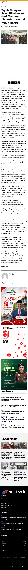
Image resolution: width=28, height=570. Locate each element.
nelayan (12, 283)
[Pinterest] (15, 82)
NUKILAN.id (4, 88)
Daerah (3, 396)
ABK (8, 283)
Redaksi (14, 26)
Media (2, 424)
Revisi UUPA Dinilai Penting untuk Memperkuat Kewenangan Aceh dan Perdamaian (12, 399)
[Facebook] (9, 82)
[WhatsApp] (19, 82)
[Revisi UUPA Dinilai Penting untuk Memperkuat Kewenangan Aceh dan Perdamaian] (7, 445)
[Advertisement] (14, 62)
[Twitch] (15, 566)
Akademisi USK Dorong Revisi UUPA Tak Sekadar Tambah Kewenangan (7, 476)
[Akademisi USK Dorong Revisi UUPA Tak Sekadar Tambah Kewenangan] (7, 465)
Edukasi (3, 404)
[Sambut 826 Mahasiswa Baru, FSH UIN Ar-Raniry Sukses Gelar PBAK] (20, 445)
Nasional (3, 6)
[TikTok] (12, 566)
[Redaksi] (4, 276)
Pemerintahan (4, 416)
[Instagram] (9, 566)
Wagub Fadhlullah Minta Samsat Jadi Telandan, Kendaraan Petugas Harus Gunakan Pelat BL (12, 419)
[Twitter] (12, 82)
